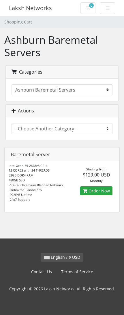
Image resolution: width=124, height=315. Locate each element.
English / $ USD (65, 257)
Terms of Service (77, 271)
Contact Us (41, 271)
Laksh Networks (30, 8)
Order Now (98, 191)
